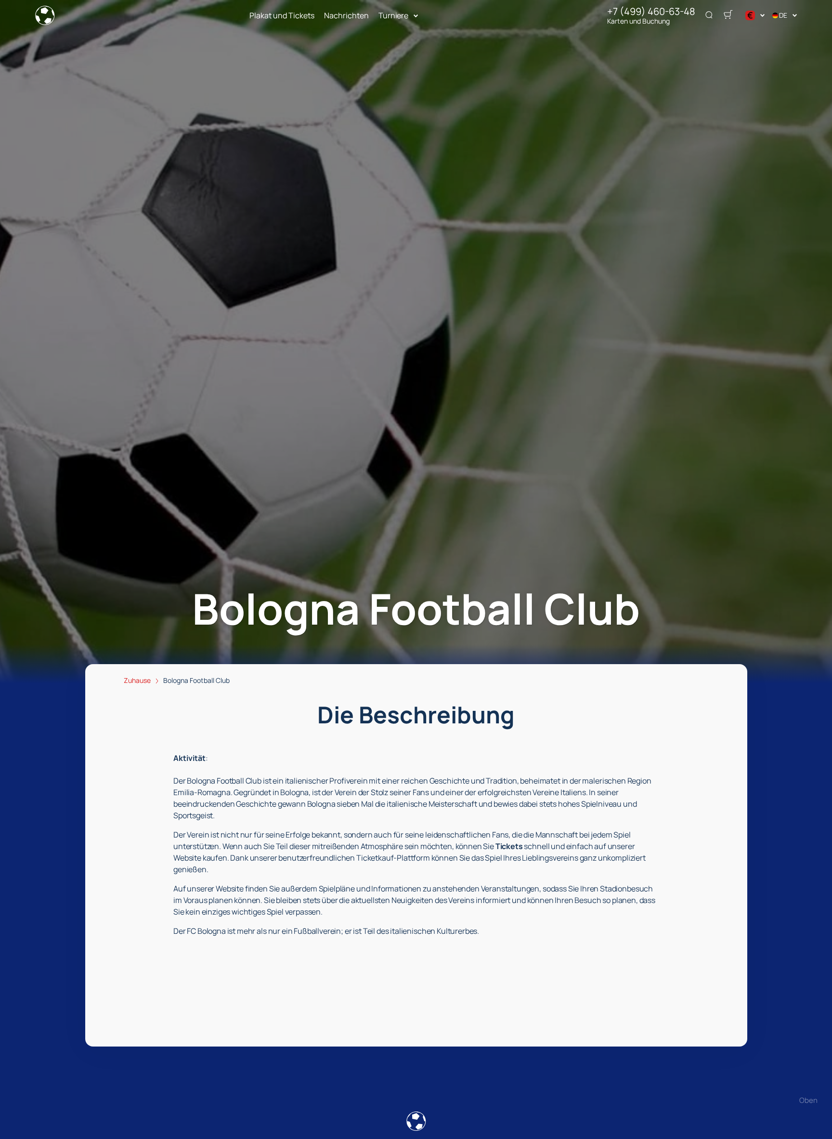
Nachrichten (346, 15)
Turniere (393, 15)
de (783, 15)
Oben (808, 1100)
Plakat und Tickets (281, 15)
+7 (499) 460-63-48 (651, 11)
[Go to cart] (728, 15)
